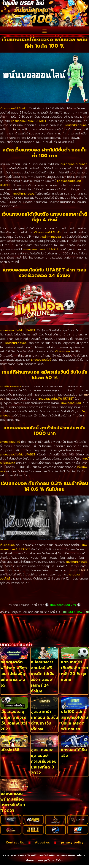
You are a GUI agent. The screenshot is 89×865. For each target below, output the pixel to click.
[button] (44, 30)
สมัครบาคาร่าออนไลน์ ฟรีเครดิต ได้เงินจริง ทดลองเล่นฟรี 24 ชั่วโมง (42, 676)
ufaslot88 (9, 750)
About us (42, 842)
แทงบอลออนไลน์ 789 (63, 605)
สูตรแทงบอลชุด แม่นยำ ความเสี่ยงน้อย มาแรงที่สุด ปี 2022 (44, 761)
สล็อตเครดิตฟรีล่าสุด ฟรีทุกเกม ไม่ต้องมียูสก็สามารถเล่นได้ (13, 673)
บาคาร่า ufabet (77, 855)
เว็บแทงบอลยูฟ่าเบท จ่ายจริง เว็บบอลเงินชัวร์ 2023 (13, 720)
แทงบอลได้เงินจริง (74, 753)
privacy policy (72, 842)
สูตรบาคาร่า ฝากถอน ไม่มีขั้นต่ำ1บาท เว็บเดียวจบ (44, 720)
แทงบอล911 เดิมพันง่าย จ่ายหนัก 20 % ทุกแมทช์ (74, 671)
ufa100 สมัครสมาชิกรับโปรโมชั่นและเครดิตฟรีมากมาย (74, 720)
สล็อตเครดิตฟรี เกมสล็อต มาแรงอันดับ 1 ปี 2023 (12, 802)
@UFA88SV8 (76, 612)
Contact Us (15, 842)
